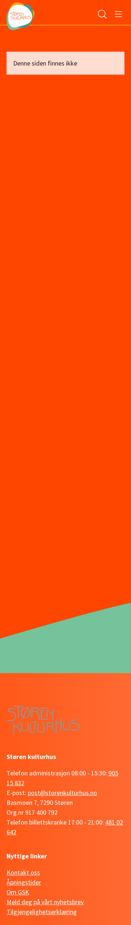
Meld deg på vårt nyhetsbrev (45, 902)
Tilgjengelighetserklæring (42, 912)
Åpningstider (24, 882)
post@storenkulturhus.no (62, 792)
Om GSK (18, 892)
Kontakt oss (23, 872)
